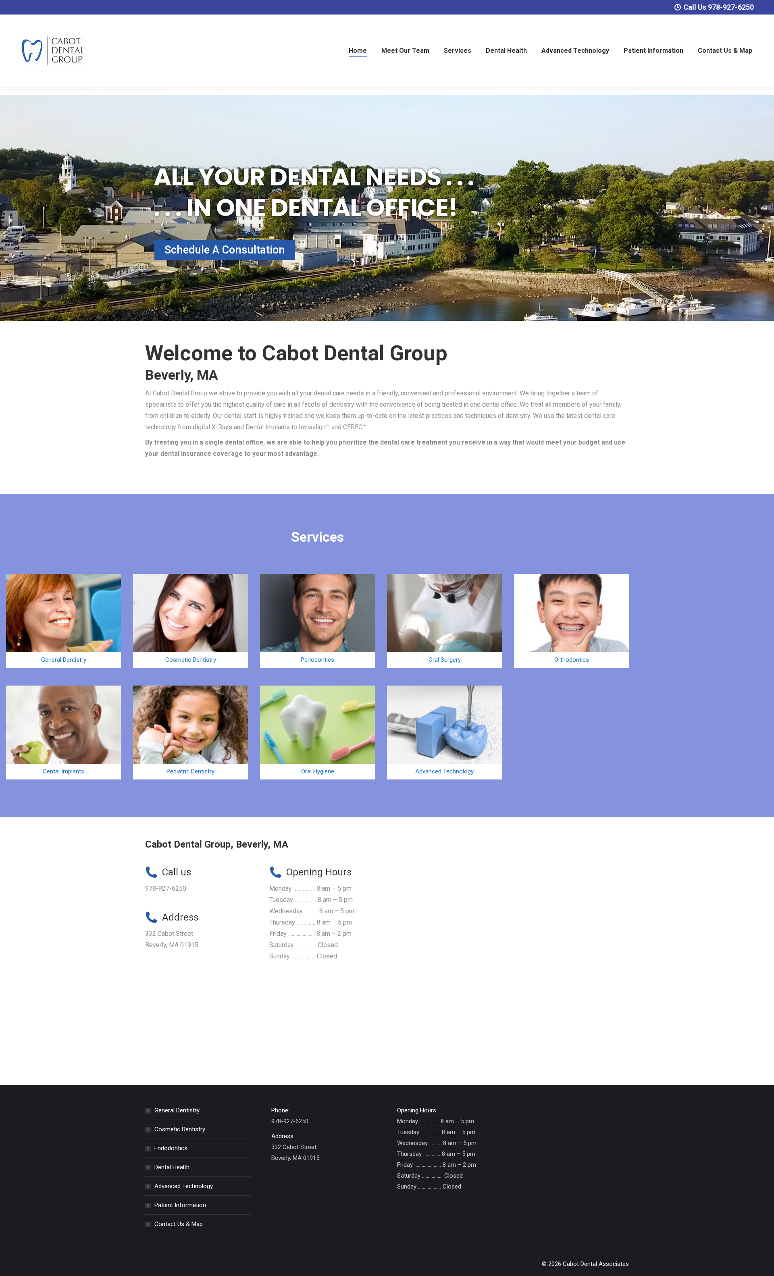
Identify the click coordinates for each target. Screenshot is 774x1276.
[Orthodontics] (571, 621)
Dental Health (171, 1167)
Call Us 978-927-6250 (718, 7)
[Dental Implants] (63, 732)
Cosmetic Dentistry (179, 1129)
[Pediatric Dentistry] (190, 732)
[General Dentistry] (63, 621)
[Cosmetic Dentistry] (190, 621)
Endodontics (170, 1148)
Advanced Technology (183, 1186)
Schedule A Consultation (224, 249)
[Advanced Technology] (444, 732)
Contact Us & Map (178, 1224)
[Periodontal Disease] (317, 621)
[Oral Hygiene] (317, 732)
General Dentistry (177, 1110)
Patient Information (180, 1205)
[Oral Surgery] (444, 621)
